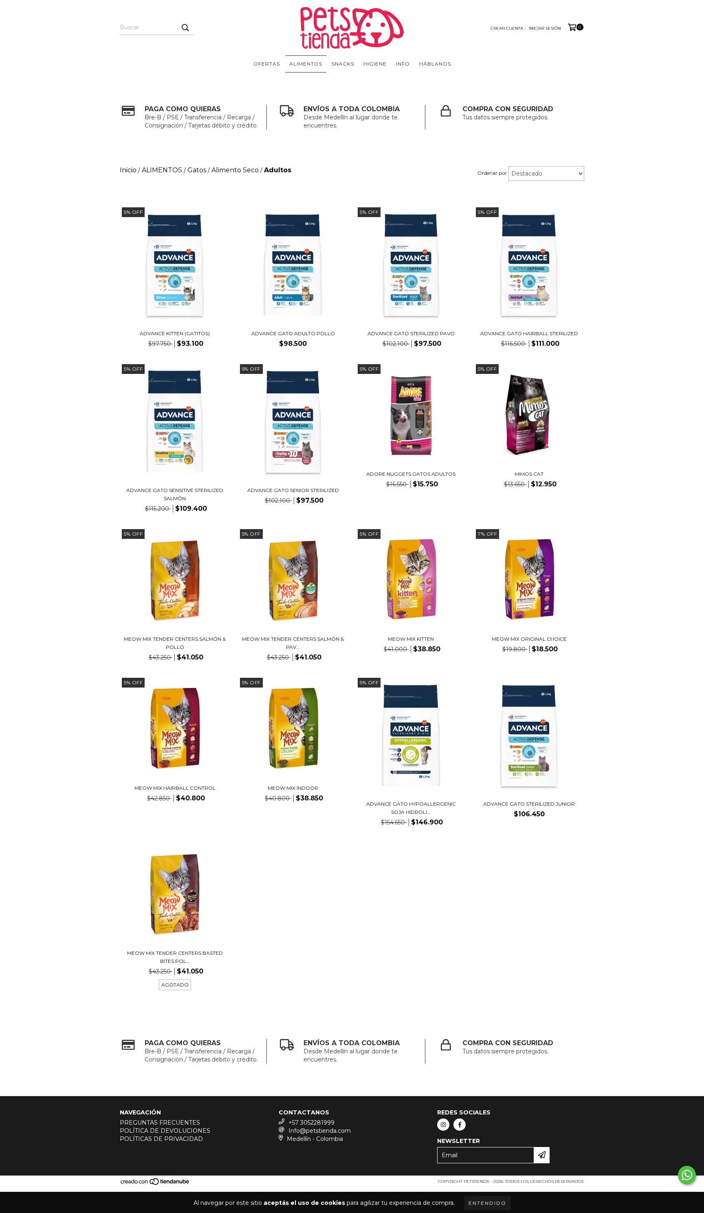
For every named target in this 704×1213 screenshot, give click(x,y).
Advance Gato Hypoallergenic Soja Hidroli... (411, 808)
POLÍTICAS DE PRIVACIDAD (161, 1139)
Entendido (487, 1203)
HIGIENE (375, 64)
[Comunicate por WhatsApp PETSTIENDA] (687, 1175)
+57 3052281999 (311, 1122)
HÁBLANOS (435, 64)
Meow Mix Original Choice (529, 639)
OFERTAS (266, 64)
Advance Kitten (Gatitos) (175, 333)
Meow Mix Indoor (293, 788)
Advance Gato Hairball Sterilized (529, 333)
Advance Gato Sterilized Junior (529, 804)
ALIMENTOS (305, 64)
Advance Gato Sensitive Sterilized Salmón (174, 494)
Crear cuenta (507, 28)
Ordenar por (492, 173)
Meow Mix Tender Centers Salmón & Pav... (293, 643)
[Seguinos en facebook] (459, 1125)
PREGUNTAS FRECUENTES (160, 1122)
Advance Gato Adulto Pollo (293, 333)
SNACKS (343, 64)
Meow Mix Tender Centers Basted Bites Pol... (175, 957)
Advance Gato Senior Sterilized (293, 490)
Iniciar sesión (545, 28)
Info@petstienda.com (319, 1130)
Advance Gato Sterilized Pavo (411, 333)
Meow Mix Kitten (411, 639)
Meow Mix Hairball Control (175, 788)
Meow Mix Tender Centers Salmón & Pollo (175, 643)
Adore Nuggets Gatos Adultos (410, 474)
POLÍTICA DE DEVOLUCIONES (165, 1130)
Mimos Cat (529, 474)
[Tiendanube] (155, 1184)
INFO (403, 64)
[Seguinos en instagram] (443, 1125)
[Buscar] (185, 27)
